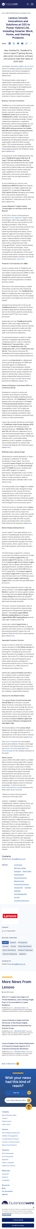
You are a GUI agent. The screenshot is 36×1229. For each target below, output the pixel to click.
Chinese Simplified (10, 954)
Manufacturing (19, 881)
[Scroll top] (29, 1107)
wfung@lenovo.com (18, 859)
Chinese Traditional (25, 950)
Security (17, 897)
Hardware (17, 891)
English (5, 942)
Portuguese (22, 942)
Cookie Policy (6, 1215)
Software (28, 888)
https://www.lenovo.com (10, 787)
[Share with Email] (22, 43)
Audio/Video (27, 871)
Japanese (22, 954)
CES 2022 (30, 66)
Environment (18, 888)
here (12, 151)
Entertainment (19, 875)
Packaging (17, 871)
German (6, 946)
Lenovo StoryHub (11, 742)
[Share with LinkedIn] (9, 43)
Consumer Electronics (21, 901)
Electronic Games (20, 868)
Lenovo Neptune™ (16, 218)
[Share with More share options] (30, 43)
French (13, 946)
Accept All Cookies (18, 1225)
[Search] (28, 4)
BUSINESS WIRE (17, 66)
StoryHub (18, 790)
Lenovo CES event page (13, 748)
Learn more (20, 259)
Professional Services (21, 884)
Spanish (13, 942)
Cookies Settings (18, 1220)
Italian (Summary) (24, 946)
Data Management (20, 894)
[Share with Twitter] (13, 43)
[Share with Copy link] (26, 43)
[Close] (33, 1207)
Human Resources (20, 878)
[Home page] (10, 4)
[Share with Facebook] (18, 43)
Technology (18, 865)
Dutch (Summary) (9, 950)
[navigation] (32, 4)
